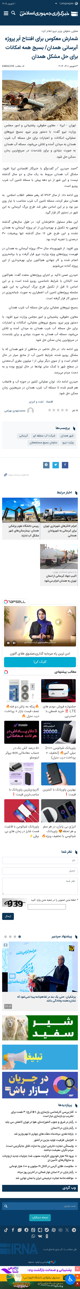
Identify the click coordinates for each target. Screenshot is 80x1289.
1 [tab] (19, 936)
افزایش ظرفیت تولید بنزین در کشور (54, 1140)
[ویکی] (40, 1236)
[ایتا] (33, 1230)
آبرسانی (23, 436)
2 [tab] (15, 936)
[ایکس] (67, 1230)
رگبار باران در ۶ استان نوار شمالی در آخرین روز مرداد (45, 1172)
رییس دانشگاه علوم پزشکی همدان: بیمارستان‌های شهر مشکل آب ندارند (24, 531)
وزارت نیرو (68, 443)
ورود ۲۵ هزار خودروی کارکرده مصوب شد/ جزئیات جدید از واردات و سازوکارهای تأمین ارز (38, 1158)
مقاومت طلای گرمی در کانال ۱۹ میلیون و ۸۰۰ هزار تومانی (41, 1166)
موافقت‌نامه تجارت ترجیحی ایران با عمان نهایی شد (45, 1178)
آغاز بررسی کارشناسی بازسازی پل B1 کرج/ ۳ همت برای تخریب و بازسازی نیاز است (42, 1114)
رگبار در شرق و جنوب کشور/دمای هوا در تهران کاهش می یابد (39, 1122)
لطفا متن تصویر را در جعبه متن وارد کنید (54, 900)
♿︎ (70, 1279)
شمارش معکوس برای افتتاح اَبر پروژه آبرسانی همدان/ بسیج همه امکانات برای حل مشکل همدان (41, 48)
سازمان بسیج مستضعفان (43, 443)
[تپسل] (6, 602)
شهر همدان (67, 436)
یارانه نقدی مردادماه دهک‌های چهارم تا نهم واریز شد (44, 1134)
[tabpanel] (40, 976)
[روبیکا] (60, 1230)
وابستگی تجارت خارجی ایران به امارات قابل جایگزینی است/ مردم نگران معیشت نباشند (40, 1148)
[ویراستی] (20, 1230)
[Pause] (8, 643)
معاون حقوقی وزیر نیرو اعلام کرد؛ (59, 31)
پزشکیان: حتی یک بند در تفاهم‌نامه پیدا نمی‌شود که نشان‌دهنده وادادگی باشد (46, 999)
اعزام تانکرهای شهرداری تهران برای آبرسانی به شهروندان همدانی (60, 531)
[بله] (47, 1230)
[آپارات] (54, 1230)
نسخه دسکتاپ (40, 1217)
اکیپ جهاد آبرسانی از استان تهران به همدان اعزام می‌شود (60, 578)
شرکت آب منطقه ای (44, 436)
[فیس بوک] (13, 1230)
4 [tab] (5, 936)
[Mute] (14, 643)
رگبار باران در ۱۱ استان (62, 1128)
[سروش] (26, 1230)
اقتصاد (49, 402)
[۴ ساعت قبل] (40, 967)
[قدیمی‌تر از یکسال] (59, 510)
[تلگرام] (74, 1230)
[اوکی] (47, 1236)
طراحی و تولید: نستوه (38, 1262)
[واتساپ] (33, 1236)
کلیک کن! (40, 662)
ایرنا (45, 14)
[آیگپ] (40, 1230)
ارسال (8, 916)
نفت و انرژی (36, 402)
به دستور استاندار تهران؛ (64, 572)
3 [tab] (10, 936)
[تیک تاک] (6, 1230)
